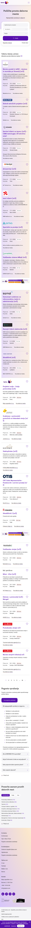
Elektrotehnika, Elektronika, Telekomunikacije (11, 813)
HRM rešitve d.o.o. (7, 216)
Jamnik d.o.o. (6, 439)
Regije (13, 795)
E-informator (4, 836)
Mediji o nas (4, 869)
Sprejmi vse (20, 926)
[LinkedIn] (2, 894)
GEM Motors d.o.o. (7, 347)
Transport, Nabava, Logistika (7, 806)
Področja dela (6, 795)
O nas (2, 863)
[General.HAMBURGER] (29, 3)
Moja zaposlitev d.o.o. (8, 403)
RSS (2, 919)
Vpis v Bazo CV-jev (6, 838)
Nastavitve (13, 926)
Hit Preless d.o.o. (7, 590)
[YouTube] (13, 894)
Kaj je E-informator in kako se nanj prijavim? (14, 759)
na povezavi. (21, 749)
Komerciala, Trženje (5, 820)
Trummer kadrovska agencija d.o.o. (12, 642)
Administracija (4, 815)
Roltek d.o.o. (6, 120)
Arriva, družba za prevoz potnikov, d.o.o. (13, 245)
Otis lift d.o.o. (6, 503)
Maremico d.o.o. (7, 93)
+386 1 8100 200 (5, 885)
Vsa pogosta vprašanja (9, 700)
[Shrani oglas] (27, 64)
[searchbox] (15, 33)
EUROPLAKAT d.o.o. (8, 273)
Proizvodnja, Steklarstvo (6, 799)
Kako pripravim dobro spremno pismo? (13, 764)
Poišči (16, 38)
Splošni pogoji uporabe (6, 914)
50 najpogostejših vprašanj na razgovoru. (14, 706)
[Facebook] (6, 894)
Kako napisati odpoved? (9, 770)
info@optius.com (5, 888)
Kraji (18, 795)
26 (22, 680)
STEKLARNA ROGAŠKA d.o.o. (10, 467)
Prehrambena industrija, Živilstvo (8, 811)
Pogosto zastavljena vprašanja (9, 841)
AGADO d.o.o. (6, 617)
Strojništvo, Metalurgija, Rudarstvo (9, 808)
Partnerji (3, 866)
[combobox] (15, 28)
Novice (3, 871)
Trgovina (3, 804)
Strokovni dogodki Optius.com (9, 849)
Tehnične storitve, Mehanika (7, 802)
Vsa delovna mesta (18, 93)
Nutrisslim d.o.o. (7, 564)
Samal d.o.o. (6, 318)
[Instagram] (10, 894)
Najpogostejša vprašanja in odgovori (15, 18)
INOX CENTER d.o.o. (8, 374)
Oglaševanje (4, 852)
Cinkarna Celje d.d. (7, 526)
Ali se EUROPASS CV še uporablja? (12, 754)
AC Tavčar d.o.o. (7, 185)
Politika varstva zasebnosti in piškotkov (10, 916)
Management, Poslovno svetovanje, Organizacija (12, 818)
